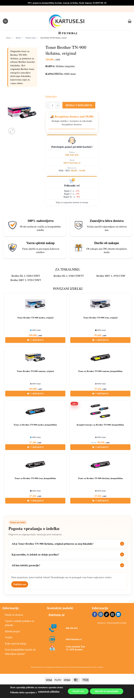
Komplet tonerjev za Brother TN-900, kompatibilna (100, 424)
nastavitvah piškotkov (49, 691)
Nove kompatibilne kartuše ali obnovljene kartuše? (20, 651)
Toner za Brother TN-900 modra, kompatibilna (35, 424)
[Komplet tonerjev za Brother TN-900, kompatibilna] (100, 411)
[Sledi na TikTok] (106, 614)
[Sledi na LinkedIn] (118, 614)
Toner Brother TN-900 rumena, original (35, 371)
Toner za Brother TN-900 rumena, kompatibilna (100, 371)
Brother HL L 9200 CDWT (25, 275)
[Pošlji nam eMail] (112, 614)
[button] (5, 21)
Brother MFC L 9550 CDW (110, 275)
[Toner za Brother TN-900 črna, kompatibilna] (35, 464)
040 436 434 (71, 155)
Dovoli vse (78, 691)
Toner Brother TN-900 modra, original (35, 317)
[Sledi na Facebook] (94, 614)
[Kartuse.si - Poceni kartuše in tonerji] (67, 21)
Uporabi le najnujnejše (106, 691)
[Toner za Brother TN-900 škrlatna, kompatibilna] (100, 464)
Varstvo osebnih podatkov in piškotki (19, 623)
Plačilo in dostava (14, 614)
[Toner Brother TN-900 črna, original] (100, 304)
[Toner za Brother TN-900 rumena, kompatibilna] (100, 357)
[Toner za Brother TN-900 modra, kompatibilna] (35, 411)
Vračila (8, 637)
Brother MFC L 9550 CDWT (25, 280)
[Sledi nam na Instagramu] (100, 614)
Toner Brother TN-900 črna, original (100, 317)
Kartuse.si (57, 615)
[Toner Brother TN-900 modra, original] (35, 304)
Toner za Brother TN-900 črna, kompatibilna (35, 478)
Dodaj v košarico (79, 105)
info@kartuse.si (72, 162)
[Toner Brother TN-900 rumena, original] (35, 357)
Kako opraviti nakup (15, 643)
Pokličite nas (19, 584)
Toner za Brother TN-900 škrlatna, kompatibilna (100, 478)
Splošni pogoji (12, 631)
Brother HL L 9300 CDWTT (69, 275)
